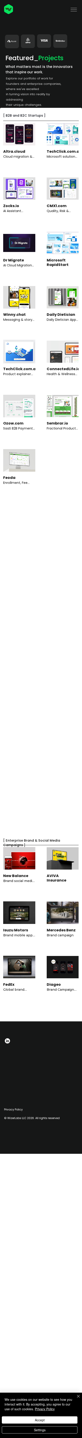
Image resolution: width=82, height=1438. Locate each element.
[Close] (75, 1399)
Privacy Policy (13, 1109)
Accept (40, 1420)
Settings (40, 1430)
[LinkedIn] (7, 1040)
